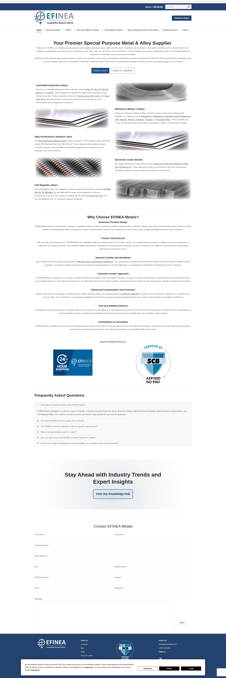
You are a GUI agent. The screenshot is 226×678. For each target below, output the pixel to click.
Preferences (147, 669)
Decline (169, 669)
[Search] (188, 7)
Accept (191, 669)
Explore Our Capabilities (122, 71)
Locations (84, 644)
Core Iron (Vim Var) (94, 196)
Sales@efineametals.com (168, 644)
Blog (82, 648)
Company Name (42, 545)
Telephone (119, 588)
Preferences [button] (35, 670)
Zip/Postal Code (42, 577)
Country (118, 577)
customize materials (130, 294)
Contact (148, 6)
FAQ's (83, 652)
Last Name (119, 534)
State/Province (121, 567)
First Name (40, 534)
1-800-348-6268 (157, 6)
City (37, 567)
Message (39, 599)
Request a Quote (100, 71)
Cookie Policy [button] (89, 667)
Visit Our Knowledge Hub (113, 494)
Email (37, 588)
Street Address (41, 556)
